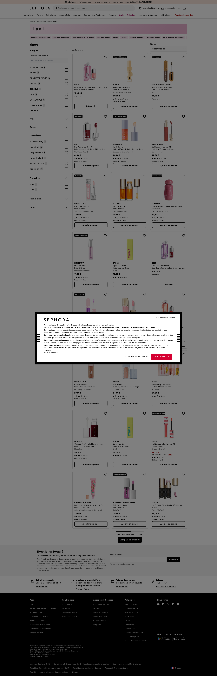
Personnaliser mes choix (136, 357)
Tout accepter (162, 357)
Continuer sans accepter (165, 317)
